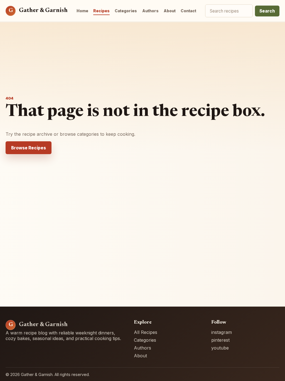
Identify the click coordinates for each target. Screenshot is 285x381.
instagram (221, 332)
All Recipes (145, 332)
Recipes (101, 11)
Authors (150, 11)
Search (267, 11)
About (170, 11)
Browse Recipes (28, 148)
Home (82, 11)
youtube (220, 348)
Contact (188, 11)
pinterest (220, 340)
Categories (126, 11)
